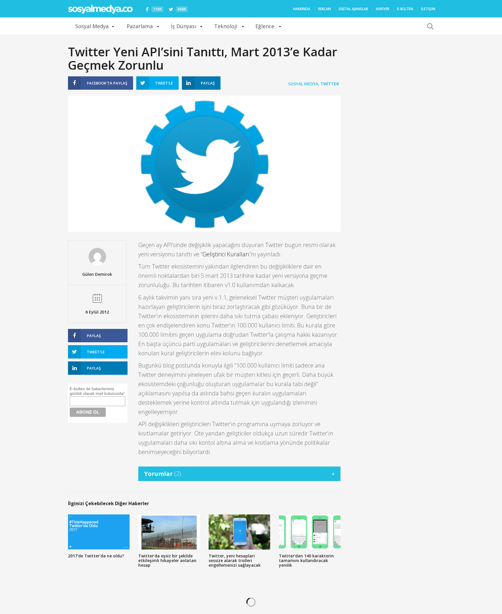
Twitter (329, 84)
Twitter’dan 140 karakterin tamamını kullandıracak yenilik (306, 560)
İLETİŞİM (428, 8)
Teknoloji (225, 26)
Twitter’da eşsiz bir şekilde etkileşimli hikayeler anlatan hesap (167, 560)
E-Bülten (405, 8)
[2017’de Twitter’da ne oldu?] (99, 532)
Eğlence (264, 26)
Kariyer (382, 8)
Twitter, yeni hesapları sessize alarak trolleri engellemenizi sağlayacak (235, 560)
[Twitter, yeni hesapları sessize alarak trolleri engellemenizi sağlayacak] (239, 532)
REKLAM (324, 8)
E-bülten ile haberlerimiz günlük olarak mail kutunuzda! (97, 391)
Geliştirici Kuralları (225, 254)
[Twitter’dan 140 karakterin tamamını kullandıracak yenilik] (309, 532)
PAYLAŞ (107, 83)
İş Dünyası (183, 26)
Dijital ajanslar (353, 8)
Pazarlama (140, 26)
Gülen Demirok (97, 274)
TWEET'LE (164, 83)
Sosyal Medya (92, 26)
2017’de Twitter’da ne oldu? (96, 556)
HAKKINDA (301, 8)
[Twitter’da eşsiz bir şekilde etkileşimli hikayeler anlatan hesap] (169, 532)
